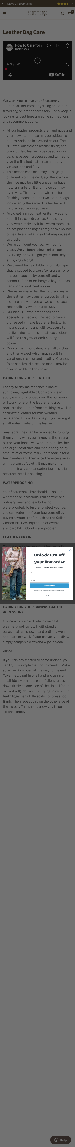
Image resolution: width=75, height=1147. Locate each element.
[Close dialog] (70, 549)
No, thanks (49, 596)
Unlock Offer (49, 585)
